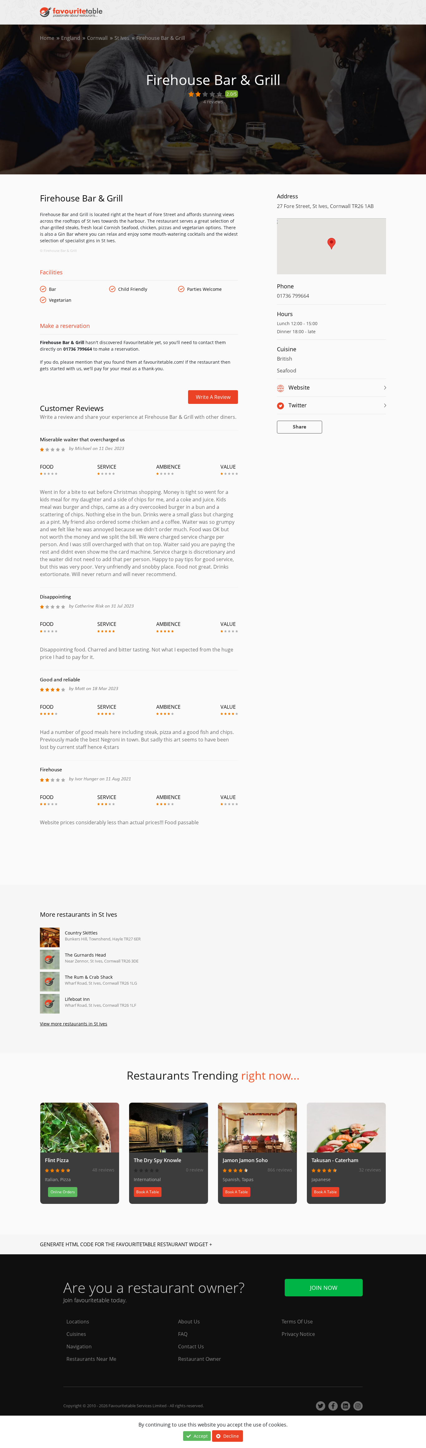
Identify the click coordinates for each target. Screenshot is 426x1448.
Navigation (79, 1346)
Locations (77, 1321)
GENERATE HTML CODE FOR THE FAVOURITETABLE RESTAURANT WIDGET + (126, 1244)
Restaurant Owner (199, 1359)
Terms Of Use (297, 1321)
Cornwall (97, 38)
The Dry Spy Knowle (157, 1160)
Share (299, 427)
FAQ (182, 1334)
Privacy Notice (298, 1334)
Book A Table (147, 1192)
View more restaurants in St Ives (73, 1024)
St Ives (121, 38)
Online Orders (63, 1192)
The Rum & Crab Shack (89, 977)
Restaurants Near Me (91, 1359)
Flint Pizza (57, 1160)
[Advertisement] (139, 853)
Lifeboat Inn (77, 999)
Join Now (323, 1287)
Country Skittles (81, 933)
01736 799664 (293, 295)
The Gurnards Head (85, 955)
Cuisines (76, 1334)
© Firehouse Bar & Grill (58, 250)
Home (47, 38)
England (70, 38)
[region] (331, 249)
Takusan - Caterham (335, 1160)
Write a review (213, 397)
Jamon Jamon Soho (245, 1160)
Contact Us (191, 1346)
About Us (189, 1321)
